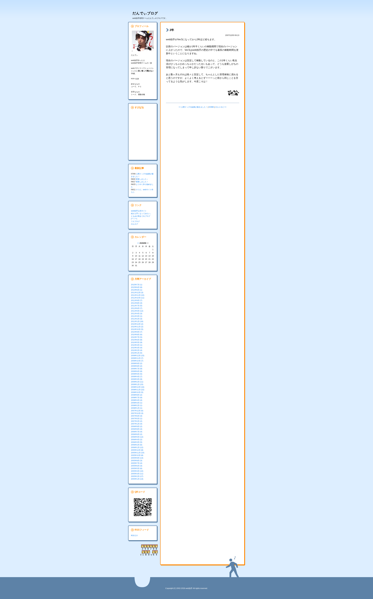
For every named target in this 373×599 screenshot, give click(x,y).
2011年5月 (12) (137, 311)
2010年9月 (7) (136, 332)
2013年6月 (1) (136, 290)
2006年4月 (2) (136, 440)
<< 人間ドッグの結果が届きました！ (193, 107)
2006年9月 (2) (136, 426)
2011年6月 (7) (136, 308)
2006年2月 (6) (136, 445)
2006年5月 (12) (137, 437)
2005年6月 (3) (136, 466)
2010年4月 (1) (136, 345)
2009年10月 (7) (137, 361)
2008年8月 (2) (136, 395)
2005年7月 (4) (136, 463)
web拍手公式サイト (139, 211)
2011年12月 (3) (137, 293)
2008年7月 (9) (136, 398)
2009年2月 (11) (137, 382)
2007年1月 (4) (136, 424)
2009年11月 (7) (137, 358)
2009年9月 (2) (136, 363)
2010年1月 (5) (136, 353)
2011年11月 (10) (137, 295)
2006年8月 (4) (136, 429)
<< (138, 243)
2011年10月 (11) (137, 298)
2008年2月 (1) (136, 405)
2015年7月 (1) (136, 285)
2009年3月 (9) (136, 379)
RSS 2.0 (134, 536)
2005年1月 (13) (137, 479)
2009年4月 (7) (136, 377)
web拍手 (189, 588)
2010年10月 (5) (137, 329)
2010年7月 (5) (136, 337)
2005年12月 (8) (137, 450)
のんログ (134, 224)
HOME (211, 107)
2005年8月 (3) (136, 461)
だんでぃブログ (145, 13)
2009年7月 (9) (136, 369)
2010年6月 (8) (136, 340)
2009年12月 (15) (137, 356)
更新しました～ (142, 179)
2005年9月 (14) (137, 458)
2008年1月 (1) (136, 408)
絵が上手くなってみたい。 (141, 214)
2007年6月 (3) (136, 416)
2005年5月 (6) (136, 468)
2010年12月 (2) (137, 324)
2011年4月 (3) (136, 314)
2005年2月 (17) (137, 476)
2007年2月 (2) (136, 421)
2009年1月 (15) (137, 384)
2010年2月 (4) (136, 350)
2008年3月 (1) (136, 403)
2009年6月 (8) (136, 371)
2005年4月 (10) (137, 471)
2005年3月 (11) (137, 474)
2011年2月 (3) (136, 319)
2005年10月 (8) (137, 455)
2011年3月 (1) (136, 316)
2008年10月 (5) (137, 392)
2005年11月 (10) (137, 453)
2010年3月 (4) (136, 348)
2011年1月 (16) (137, 321)
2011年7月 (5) (136, 306)
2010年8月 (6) (136, 335)
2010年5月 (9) (136, 342)
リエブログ (135, 221)
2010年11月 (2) (137, 327)
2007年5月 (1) (136, 419)
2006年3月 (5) (136, 442)
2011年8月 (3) (136, 303)
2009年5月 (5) (136, 374)
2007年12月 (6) (137, 411)
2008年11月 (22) (137, 390)
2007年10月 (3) (137, 413)
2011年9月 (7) (136, 300)
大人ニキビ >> (220, 107)
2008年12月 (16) (137, 387)
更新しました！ (142, 182)
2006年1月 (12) (137, 447)
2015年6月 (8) (136, 287)
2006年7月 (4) (136, 432)
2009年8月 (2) (136, 366)
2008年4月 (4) (136, 400)
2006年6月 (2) (136, 434)
